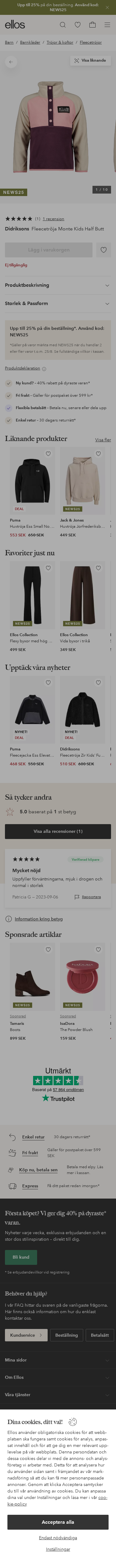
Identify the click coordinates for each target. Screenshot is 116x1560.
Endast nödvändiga (58, 1537)
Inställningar (58, 1549)
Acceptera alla (58, 1522)
